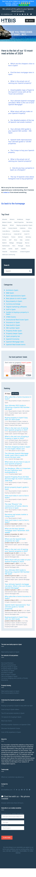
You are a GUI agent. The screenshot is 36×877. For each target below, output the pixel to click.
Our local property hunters (10, 693)
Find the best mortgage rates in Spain (21, 73)
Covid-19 (26, 234)
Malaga (11, 243)
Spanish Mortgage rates (15, 342)
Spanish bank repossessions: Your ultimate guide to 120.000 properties (20, 141)
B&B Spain (10, 293)
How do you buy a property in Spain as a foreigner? (22, 169)
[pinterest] (25, 13)
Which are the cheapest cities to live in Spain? (21, 65)
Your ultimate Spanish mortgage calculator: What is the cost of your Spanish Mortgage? (21, 103)
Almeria (12, 219)
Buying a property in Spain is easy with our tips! (17, 706)
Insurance (4, 680)
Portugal (20, 246)
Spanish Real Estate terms (15, 344)
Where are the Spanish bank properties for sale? (15, 540)
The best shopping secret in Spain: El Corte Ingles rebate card (17, 448)
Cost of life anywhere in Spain (11, 732)
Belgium (4, 225)
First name (4, 819)
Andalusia (20, 219)
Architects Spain (12, 290)
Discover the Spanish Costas (10, 728)
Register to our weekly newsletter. (12, 814)
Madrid (4, 243)
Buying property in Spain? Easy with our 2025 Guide (16, 419)
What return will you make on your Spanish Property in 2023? (18, 561)
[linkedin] (20, 13)
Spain (16, 248)
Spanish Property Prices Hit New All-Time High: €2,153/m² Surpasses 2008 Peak (18, 479)
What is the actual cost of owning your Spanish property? (19, 82)
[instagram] (28, 13)
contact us (6, 192)
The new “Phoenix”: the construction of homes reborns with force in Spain (16, 506)
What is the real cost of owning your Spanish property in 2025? (16, 429)
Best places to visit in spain (16, 298)
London (27, 240)
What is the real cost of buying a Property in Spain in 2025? (17, 437)
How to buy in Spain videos (10, 709)
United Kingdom (25, 251)
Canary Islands (12, 228)
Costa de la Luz (6, 234)
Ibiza (15, 240)
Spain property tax (13, 336)
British (12, 225)
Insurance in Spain (13, 322)
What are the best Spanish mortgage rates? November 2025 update (17, 530)
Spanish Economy (12, 339)
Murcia (27, 243)
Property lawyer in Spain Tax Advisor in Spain (9, 670)
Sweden (23, 248)
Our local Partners (7, 663)
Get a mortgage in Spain (9, 676)
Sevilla (10, 248)
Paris (13, 246)
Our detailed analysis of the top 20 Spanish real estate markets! (21, 121)
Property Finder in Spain (9, 667)
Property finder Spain (14, 331)
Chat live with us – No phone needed (15, 797)
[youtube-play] (22, 13)
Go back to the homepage (13, 203)
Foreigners (5, 237)
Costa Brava (16, 231)
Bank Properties (19, 222)
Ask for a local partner (8, 665)
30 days (7, 394)
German (20, 237)
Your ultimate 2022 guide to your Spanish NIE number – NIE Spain (20, 131)
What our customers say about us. (12, 777)
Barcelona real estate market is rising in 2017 (16, 515)
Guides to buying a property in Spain (17, 313)
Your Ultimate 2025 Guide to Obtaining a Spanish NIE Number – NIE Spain (18, 407)
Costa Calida (26, 231)
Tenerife (4, 251)
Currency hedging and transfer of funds (14, 678)
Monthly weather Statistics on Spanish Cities (16, 725)
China (30, 228)
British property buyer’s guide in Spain (17, 488)
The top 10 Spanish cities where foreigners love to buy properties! (21, 178)
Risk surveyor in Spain (8, 674)
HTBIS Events (11, 317)
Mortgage (19, 243)
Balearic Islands (7, 222)
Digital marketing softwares (16, 307)
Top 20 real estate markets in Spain (12, 713)
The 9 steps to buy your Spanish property (21, 151)
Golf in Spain (11, 309)
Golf (10, 240)
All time (15, 394)
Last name (4, 825)
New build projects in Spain (10, 652)
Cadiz (4, 228)
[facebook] (15, 13)
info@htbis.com (7, 14)
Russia (28, 246)
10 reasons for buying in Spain (11, 717)
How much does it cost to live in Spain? (17, 497)
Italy (21, 240)
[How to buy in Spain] (8, 21)
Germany (28, 237)
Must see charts (6, 721)
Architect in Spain (7, 672)
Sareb (4, 248)
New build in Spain (13, 325)
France (13, 237)
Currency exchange (13, 304)
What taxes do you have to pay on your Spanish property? (17, 463)
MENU (31, 21)
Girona (4, 240)
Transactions (13, 251)
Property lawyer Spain (14, 333)
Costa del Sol (17, 234)
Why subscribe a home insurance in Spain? (18, 398)
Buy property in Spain (14, 301)
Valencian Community (8, 254)
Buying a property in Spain (24, 225)
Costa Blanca (6, 231)
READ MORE (24, 5)
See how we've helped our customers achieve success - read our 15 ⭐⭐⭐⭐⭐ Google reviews (18, 3)
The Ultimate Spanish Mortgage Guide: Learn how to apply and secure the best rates (16, 455)
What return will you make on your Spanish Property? (20, 112)
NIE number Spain (13, 328)
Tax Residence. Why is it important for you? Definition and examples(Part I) (17, 470)
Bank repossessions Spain (15, 296)
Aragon (28, 219)
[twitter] (17, 13)
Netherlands (6, 246)
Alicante (4, 219)
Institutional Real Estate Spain (17, 320)
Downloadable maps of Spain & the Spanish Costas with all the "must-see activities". (21, 92)
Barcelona (29, 222)
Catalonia (22, 228)
